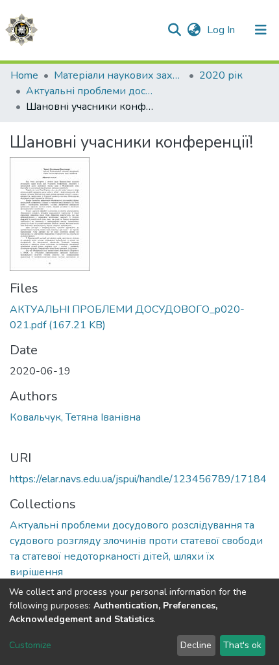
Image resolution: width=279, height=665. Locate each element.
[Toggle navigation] (261, 30)
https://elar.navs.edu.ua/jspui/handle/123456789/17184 (138, 479)
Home (24, 75)
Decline (196, 645)
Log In (222, 30)
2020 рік (221, 75)
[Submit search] (174, 29)
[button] (193, 30)
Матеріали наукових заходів (119, 75)
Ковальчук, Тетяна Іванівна (75, 417)
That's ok (242, 645)
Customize (30, 645)
